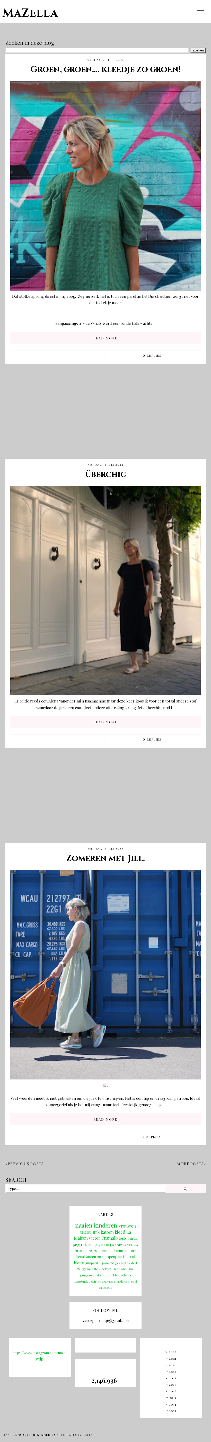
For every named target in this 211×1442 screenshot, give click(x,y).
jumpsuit (91, 1263)
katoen (107, 1232)
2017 (172, 1384)
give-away (118, 1244)
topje (123, 1238)
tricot (85, 1232)
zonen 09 (93, 1256)
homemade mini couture (117, 1250)
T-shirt (132, 1263)
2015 (172, 1397)
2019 (173, 1371)
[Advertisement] (105, 416)
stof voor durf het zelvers (112, 1275)
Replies (152, 355)
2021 (172, 1358)
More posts (190, 1164)
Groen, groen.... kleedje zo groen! (106, 69)
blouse (79, 1262)
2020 (173, 1365)
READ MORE (105, 338)
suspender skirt (86, 1281)
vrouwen (127, 1226)
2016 (172, 1391)
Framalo (109, 1238)
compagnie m (98, 1244)
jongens (86, 1275)
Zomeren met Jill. (105, 858)
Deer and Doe (123, 1269)
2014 (173, 1404)
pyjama (104, 1263)
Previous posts (25, 1164)
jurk (96, 1232)
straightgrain (106, 1281)
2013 (172, 1411)
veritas (132, 1244)
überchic (105, 474)
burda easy (123, 1281)
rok (84, 1244)
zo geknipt (118, 1263)
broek (80, 1250)
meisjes (91, 1250)
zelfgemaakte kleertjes (94, 1269)
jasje (76, 1244)
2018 (173, 1378)
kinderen (105, 1225)
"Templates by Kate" (74, 1435)
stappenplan (112, 1256)
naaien (83, 1225)
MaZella (30, 13)
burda (132, 1238)
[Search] (185, 1189)
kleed (120, 1232)
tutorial (129, 1256)
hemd (80, 1256)
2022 (173, 1352)
